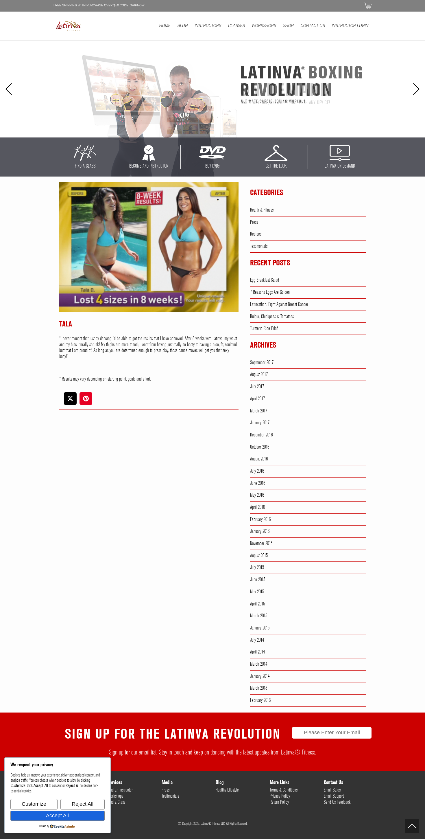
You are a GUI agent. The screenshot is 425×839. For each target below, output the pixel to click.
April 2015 (257, 604)
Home (165, 26)
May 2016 (257, 495)
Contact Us (312, 26)
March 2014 (258, 664)
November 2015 (261, 543)
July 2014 (257, 640)
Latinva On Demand (340, 166)
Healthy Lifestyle (227, 790)
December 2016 (261, 435)
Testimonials (258, 246)
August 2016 (259, 459)
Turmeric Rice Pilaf (264, 328)
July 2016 (257, 471)
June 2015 (257, 579)
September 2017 (262, 362)
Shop (288, 26)
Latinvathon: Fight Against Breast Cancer (279, 304)
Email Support (334, 796)
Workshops (264, 26)
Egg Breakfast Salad (264, 280)
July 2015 (257, 567)
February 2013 (260, 700)
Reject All (82, 804)
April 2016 (257, 507)
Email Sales (332, 790)
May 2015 (257, 592)
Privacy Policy (280, 796)
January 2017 (259, 423)
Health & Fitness (262, 210)
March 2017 (258, 411)
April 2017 (257, 398)
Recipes (255, 234)
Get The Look (276, 166)
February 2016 (260, 519)
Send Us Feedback (337, 802)
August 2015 (259, 555)
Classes (236, 26)
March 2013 (258, 688)
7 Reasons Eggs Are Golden (270, 292)
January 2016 (259, 531)
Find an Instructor (120, 790)
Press (254, 222)
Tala (65, 324)
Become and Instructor (148, 166)
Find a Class (116, 802)
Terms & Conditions (284, 790)
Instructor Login (350, 26)
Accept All (57, 815)
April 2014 (257, 652)
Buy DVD (212, 166)
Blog (182, 26)
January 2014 (259, 676)
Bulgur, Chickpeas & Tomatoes (272, 316)
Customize (34, 804)
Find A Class (85, 166)
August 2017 (259, 374)
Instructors (208, 26)
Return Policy (279, 802)
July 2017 (257, 386)
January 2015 (259, 628)
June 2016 (257, 483)
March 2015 (258, 616)
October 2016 (259, 447)
